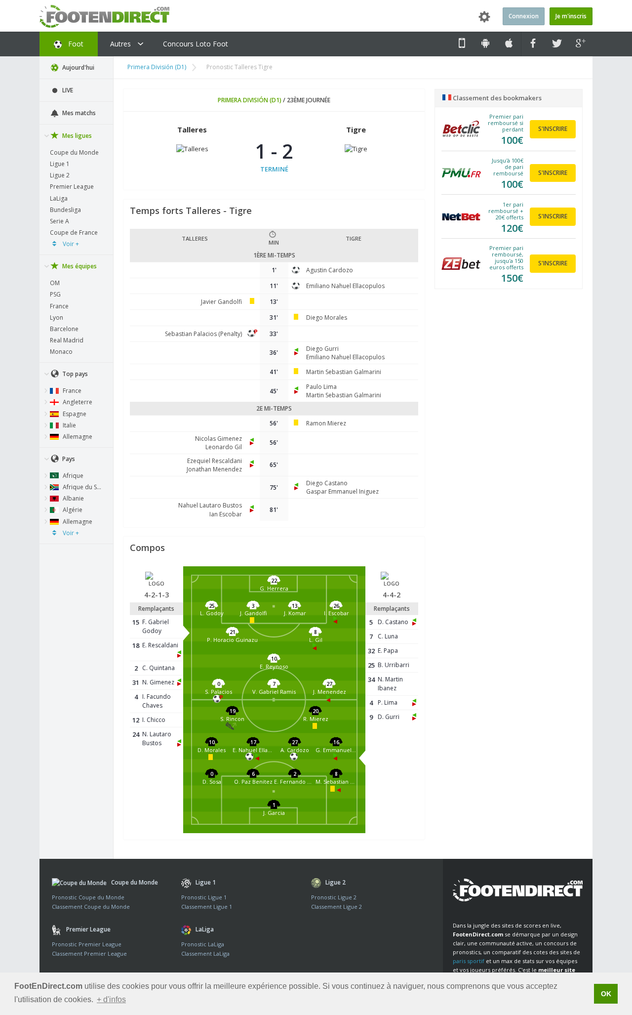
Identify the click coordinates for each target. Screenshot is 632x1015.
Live (67, 90)
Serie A (59, 221)
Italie (68, 425)
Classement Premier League (89, 953)
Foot (74, 43)
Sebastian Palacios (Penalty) (203, 334)
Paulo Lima (321, 386)
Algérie (71, 510)
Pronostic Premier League (86, 944)
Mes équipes (79, 266)
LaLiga (59, 198)
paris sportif (468, 961)
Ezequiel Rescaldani (214, 461)
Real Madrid (66, 340)
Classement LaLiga (205, 953)
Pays (68, 459)
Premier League (72, 186)
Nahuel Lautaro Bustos (210, 505)
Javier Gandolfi (221, 301)
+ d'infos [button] (111, 999)
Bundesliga (65, 210)
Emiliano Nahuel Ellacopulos (345, 286)
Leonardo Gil (223, 447)
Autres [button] (121, 43)
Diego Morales (326, 317)
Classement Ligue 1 (206, 906)
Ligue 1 (60, 164)
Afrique (72, 475)
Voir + (70, 244)
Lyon (56, 317)
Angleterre (76, 402)
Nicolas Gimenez (218, 438)
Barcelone (64, 329)
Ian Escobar (225, 514)
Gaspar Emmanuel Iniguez (342, 491)
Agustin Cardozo (329, 270)
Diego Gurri (322, 348)
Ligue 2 (60, 175)
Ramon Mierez (326, 423)
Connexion (524, 16)
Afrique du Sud (82, 487)
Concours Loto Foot (195, 43)
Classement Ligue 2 (336, 906)
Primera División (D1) (156, 67)
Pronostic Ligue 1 (204, 897)
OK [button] (606, 994)
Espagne (73, 414)
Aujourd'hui (77, 67)
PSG (55, 294)
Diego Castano (327, 483)
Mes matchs (78, 113)
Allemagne (76, 436)
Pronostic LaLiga (202, 944)
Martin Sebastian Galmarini (343, 372)
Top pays (74, 374)
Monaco (61, 351)
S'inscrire (552, 129)
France (59, 306)
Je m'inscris (571, 16)
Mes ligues (76, 135)
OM (55, 283)
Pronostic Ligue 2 (333, 897)
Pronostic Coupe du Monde (88, 897)
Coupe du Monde (74, 152)
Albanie (72, 498)
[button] (274, 587)
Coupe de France (74, 232)
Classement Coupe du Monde (91, 906)
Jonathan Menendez (214, 469)
